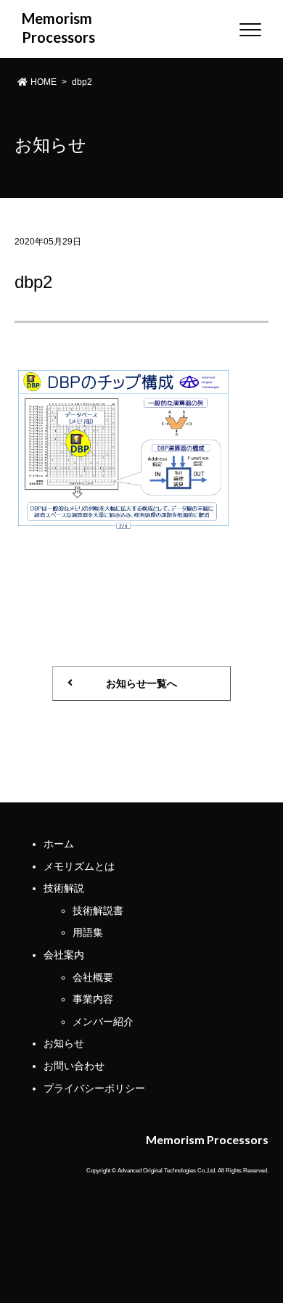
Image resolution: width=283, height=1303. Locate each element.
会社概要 (93, 977)
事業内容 (93, 999)
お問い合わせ (74, 1066)
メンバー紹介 (103, 1021)
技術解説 (64, 888)
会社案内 (64, 955)
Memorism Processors (49, 27)
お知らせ (64, 1043)
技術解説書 (98, 910)
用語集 (88, 932)
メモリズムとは (79, 866)
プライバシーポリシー (94, 1088)
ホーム (59, 844)
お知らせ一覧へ (141, 683)
